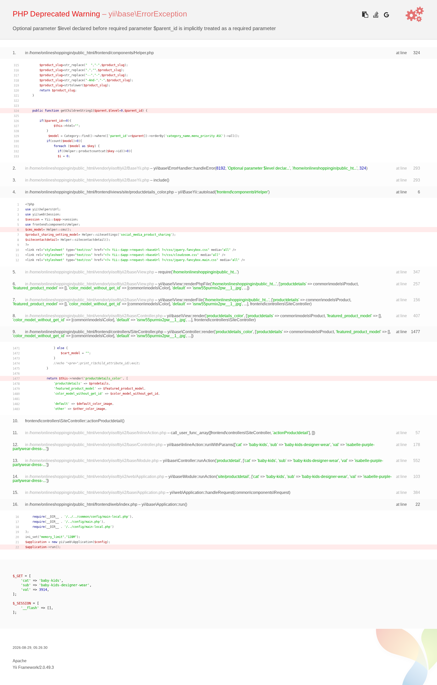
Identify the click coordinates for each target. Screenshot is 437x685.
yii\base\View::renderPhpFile (184, 284)
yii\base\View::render (186, 316)
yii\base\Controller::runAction (189, 460)
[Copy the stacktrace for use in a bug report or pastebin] (365, 14)
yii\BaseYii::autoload (196, 192)
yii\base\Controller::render (190, 332)
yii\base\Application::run (163, 504)
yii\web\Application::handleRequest (201, 492)
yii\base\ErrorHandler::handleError (184, 168)
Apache (20, 661)
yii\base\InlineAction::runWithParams (200, 444)
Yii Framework (25, 667)
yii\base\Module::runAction (192, 476)
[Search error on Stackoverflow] (375, 14)
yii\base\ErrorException (147, 14)
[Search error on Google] (386, 14)
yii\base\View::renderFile (180, 300)
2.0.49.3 (46, 667)
